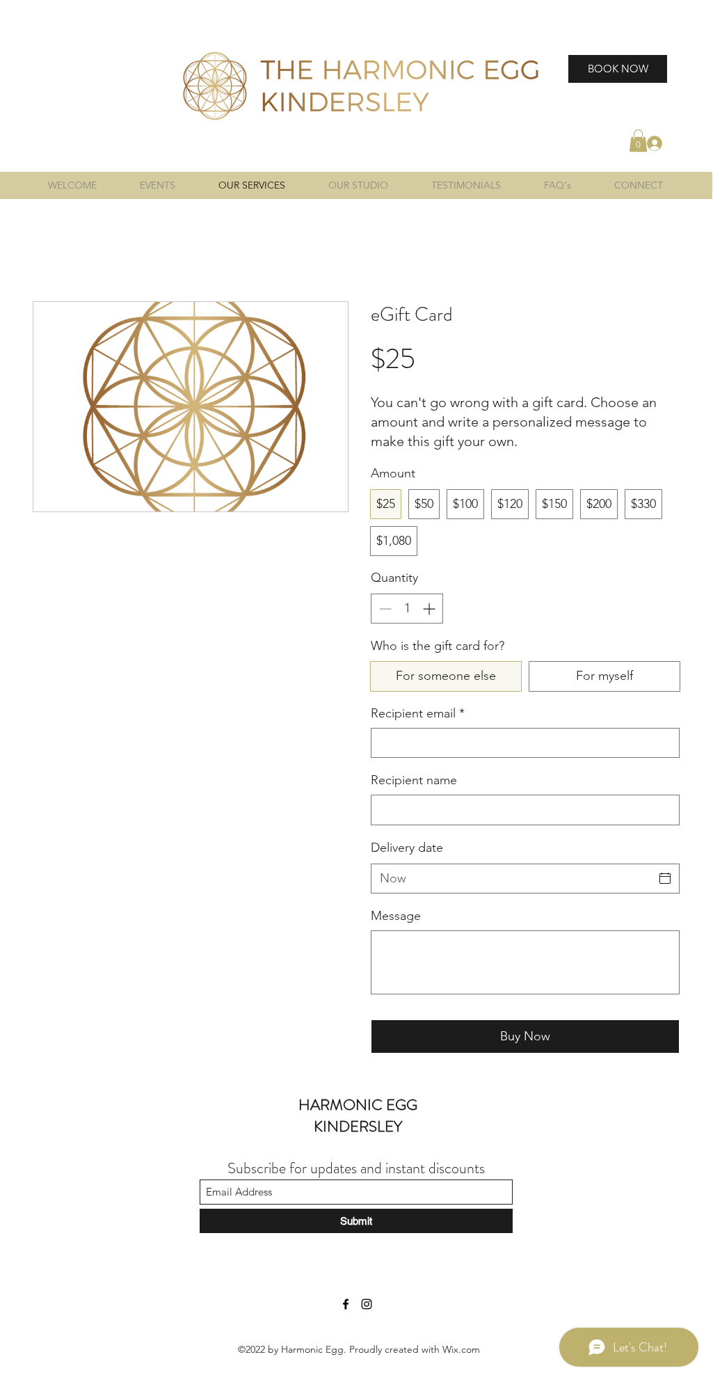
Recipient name (414, 780)
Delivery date (407, 847)
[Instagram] (572, 143)
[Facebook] (551, 143)
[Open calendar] (665, 878)
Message (396, 915)
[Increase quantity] (430, 608)
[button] (638, 140)
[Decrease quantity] (383, 608)
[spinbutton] (406, 608)
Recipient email (418, 713)
